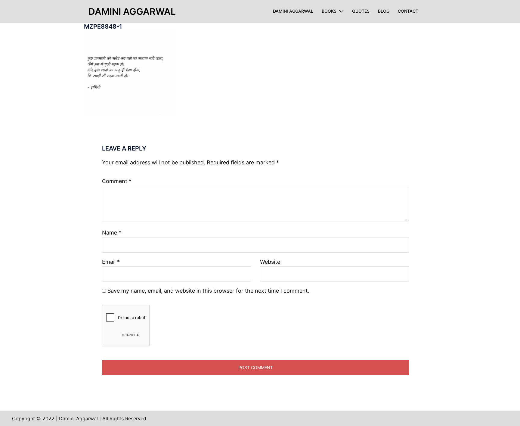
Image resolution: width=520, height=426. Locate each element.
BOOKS (329, 11)
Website (270, 262)
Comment (117, 181)
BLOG (383, 11)
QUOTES (361, 11)
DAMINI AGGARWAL (293, 11)
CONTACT (408, 11)
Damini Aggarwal (132, 11)
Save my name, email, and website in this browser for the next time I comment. (208, 291)
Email (111, 262)
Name (111, 232)
